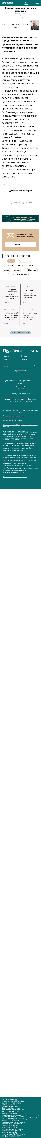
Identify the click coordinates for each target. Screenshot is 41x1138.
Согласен (33, 1117)
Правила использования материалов (15, 477)
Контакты (20, 388)
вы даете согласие (12, 1112)
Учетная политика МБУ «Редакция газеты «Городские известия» (20, 426)
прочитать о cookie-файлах (12, 1104)
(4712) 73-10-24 (25, 401)
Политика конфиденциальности (13, 416)
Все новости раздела (20, 332)
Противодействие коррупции (12, 420)
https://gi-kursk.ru (22, 463)
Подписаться (21, 244)
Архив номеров (20, 372)
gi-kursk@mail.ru (23, 394)
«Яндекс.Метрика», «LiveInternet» (10, 1126)
